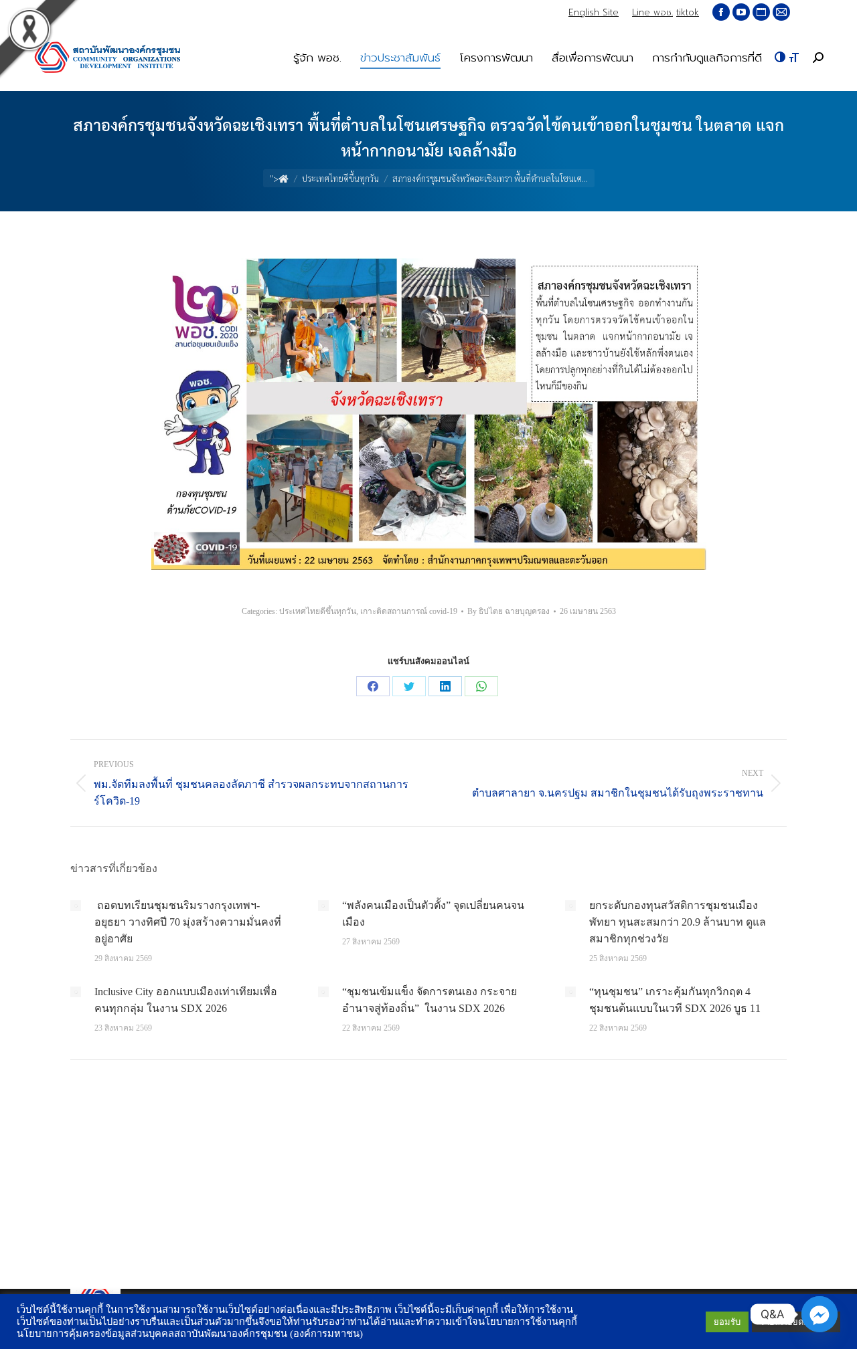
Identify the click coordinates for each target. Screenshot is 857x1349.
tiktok (687, 12)
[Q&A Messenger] (819, 1314)
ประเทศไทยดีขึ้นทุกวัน (317, 611)
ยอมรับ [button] (727, 1322)
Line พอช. (652, 12)
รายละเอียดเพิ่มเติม (796, 1322)
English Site (593, 12)
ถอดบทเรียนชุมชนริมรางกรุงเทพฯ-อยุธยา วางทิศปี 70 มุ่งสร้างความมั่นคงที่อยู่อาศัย (187, 922)
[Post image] (75, 905)
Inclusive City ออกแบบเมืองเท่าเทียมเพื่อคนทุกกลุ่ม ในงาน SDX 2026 (185, 1000)
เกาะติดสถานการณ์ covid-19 (408, 611)
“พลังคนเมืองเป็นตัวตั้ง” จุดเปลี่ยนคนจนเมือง (433, 914)
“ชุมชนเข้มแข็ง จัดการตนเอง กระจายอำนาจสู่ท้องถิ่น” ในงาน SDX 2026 (429, 1000)
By (508, 611)
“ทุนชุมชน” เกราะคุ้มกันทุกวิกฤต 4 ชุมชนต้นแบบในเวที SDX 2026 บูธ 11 (675, 1000)
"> (274, 178)
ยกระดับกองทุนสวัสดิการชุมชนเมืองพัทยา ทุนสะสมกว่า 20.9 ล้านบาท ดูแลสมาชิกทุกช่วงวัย (677, 922)
